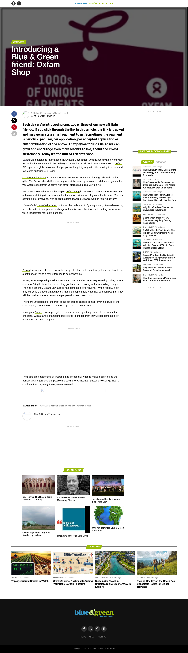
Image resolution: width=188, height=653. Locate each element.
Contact (103, 637)
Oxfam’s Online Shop (34, 177)
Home (83, 637)
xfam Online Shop (47, 205)
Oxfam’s (52, 185)
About (92, 637)
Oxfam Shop (73, 191)
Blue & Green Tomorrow (44, 116)
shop (88, 406)
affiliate (45, 406)
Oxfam (26, 159)
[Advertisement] (73, 242)
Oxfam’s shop (83, 154)
